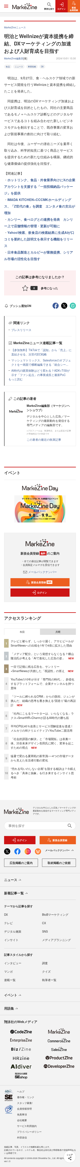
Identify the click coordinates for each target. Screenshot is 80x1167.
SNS (45, 931)
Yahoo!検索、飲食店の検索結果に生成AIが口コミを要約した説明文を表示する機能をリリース (39, 239)
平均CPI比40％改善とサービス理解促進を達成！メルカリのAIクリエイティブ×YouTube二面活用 (42, 728)
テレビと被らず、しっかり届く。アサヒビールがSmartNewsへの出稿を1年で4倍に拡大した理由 (42, 643)
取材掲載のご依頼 (59, 863)
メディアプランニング (56, 940)
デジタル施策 (12, 931)
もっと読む (15, 379)
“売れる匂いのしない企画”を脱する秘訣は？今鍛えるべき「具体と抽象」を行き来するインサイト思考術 (43, 773)
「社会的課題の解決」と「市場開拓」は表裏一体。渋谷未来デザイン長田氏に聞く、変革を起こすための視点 (42, 743)
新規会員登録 (41, 582)
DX (42, 66)
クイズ (46, 971)
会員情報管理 (24, 1108)
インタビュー (12, 963)
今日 (22, 632)
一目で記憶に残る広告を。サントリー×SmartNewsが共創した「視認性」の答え (38, 668)
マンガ (8, 971)
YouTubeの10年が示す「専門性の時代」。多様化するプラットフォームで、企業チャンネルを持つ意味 (42, 683)
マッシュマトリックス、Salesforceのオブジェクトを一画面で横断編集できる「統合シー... (41, 362)
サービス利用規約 (27, 1126)
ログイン (42, 592)
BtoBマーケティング (55, 914)
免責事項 (22, 1114)
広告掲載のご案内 (21, 863)
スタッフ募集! (24, 1103)
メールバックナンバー (42, 572)
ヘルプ (20, 1091)
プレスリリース (21, 330)
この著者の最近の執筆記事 (44, 439)
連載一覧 (10, 980)
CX (44, 923)
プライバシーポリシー (29, 1131)
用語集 (9, 1008)
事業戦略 (32, 66)
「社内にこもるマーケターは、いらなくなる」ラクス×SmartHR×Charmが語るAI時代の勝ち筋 (42, 715)
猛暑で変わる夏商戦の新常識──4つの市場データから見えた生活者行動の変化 (42, 758)
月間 (57, 632)
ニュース (19, 66)
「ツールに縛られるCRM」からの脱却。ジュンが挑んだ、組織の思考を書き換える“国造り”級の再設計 (43, 700)
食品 (8, 66)
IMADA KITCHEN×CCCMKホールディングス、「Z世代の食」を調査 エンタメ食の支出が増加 (39, 206)
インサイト (11, 940)
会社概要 (22, 1120)
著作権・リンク (25, 1097)
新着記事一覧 (14, 893)
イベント (10, 995)
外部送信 (22, 1137)
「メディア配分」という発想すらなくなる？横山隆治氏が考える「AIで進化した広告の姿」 (42, 656)
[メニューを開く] (6, 6)
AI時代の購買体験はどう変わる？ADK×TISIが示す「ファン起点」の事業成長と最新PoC (40, 372)
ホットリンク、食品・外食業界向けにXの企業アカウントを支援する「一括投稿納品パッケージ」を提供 (39, 186)
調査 (45, 963)
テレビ (8, 923)
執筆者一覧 (49, 980)
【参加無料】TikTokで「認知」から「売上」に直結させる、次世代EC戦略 (41, 352)
